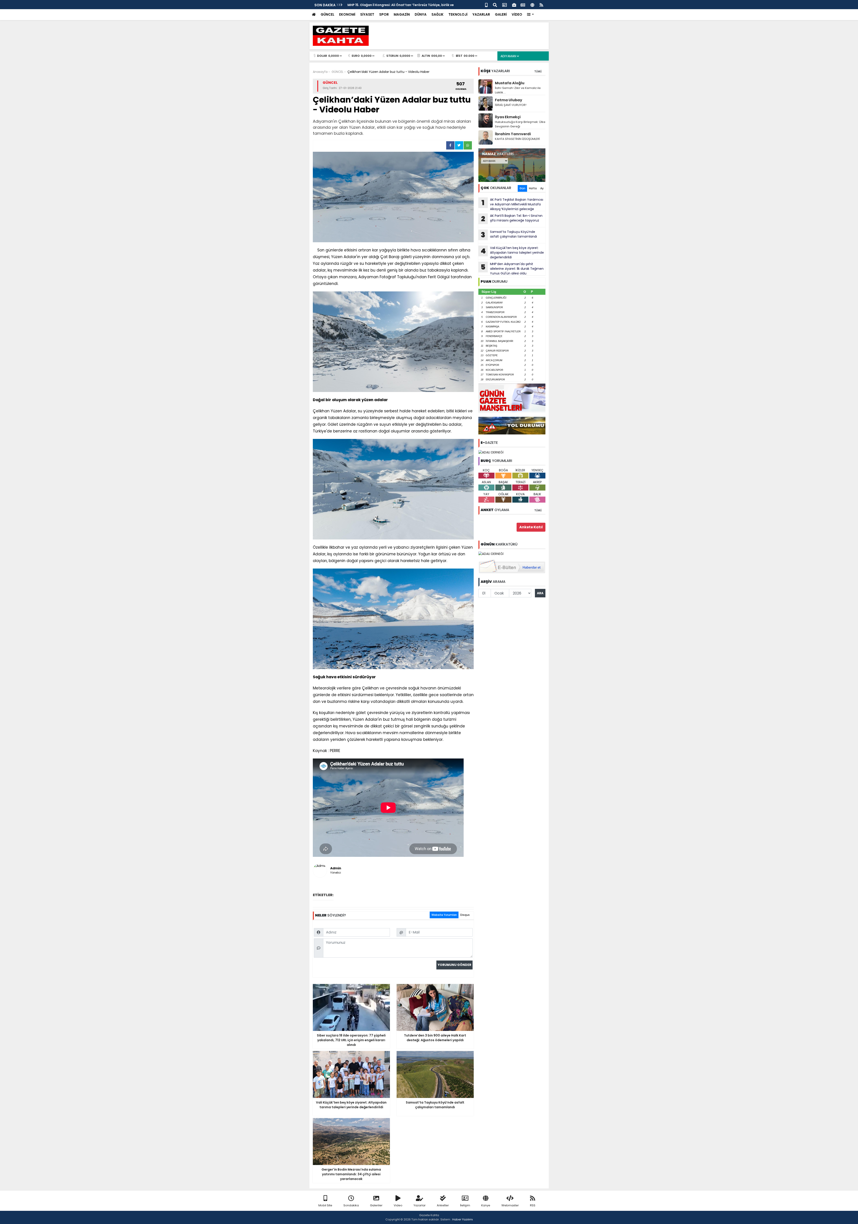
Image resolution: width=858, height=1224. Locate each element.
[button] (530, 15)
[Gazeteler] (522, 4)
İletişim (465, 1205)
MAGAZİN (402, 14)
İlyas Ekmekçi (508, 117)
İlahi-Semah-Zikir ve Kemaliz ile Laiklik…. (518, 90)
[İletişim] (504, 4)
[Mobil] (486, 4)
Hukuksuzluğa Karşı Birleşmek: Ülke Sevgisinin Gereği (520, 124)
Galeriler (376, 1205)
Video (398, 1205)
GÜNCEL (327, 14)
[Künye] (532, 4)
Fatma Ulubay (508, 100)
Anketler (443, 1205)
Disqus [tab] (465, 915)
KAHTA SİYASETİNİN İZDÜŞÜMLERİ (517, 139)
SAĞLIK (437, 14)
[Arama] (495, 4)
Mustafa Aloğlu (509, 83)
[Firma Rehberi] (514, 4)
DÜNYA (421, 14)
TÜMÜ (538, 71)
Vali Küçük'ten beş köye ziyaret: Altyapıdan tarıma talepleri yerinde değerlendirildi (512, 252)
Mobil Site (325, 1205)
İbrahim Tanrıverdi (513, 134)
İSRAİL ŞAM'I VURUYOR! (510, 105)
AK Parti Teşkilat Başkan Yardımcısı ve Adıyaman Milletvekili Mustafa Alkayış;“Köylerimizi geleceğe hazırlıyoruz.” (510, 204)
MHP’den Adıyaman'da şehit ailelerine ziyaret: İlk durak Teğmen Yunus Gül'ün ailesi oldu (512, 269)
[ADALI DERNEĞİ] (490, 452)
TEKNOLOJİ (457, 14)
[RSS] (541, 4)
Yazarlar (420, 1205)
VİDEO (517, 14)
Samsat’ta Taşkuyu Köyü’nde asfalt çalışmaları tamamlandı (509, 235)
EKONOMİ (347, 14)
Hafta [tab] (533, 188)
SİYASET (367, 14)
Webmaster (510, 1205)
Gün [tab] (522, 188)
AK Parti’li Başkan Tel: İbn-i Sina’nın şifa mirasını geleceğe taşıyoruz (512, 218)
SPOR (384, 14)
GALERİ (501, 14)
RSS (532, 1205)
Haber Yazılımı (462, 1219)
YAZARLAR (481, 14)
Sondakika (351, 1205)
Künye (485, 1205)
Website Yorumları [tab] (444, 915)
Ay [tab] (542, 188)
